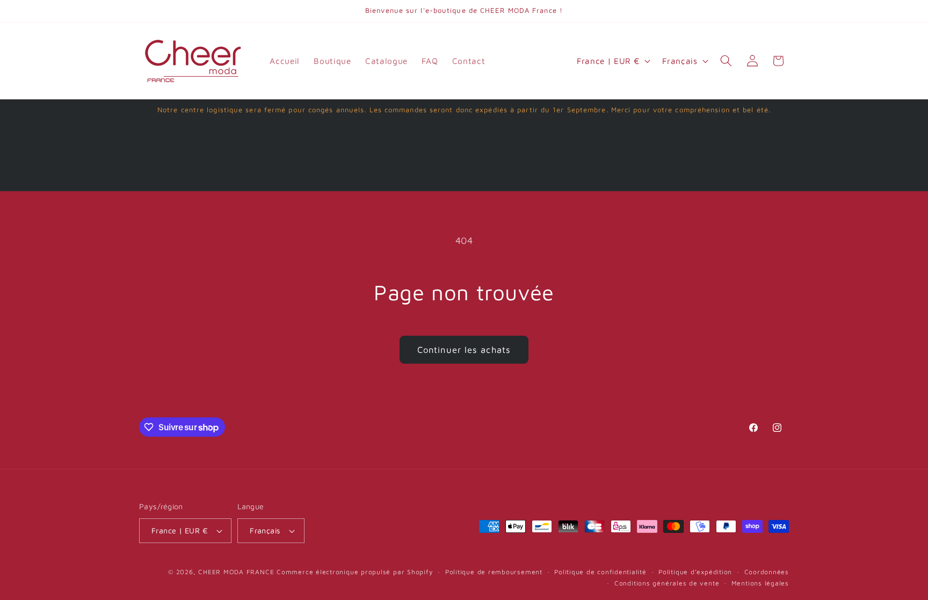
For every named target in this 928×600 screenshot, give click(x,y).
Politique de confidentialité (600, 572)
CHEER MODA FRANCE (236, 572)
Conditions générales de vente (666, 583)
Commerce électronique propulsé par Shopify (355, 572)
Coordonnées (766, 572)
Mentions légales (760, 583)
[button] (726, 61)
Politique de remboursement (493, 572)
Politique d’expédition (695, 572)
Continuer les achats (464, 349)
